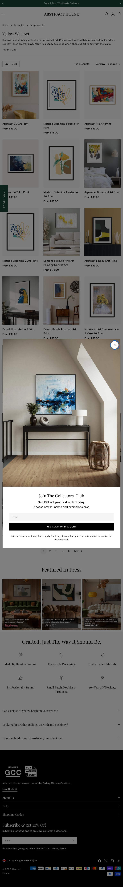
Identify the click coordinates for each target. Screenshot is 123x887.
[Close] (115, 345)
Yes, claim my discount (61, 526)
